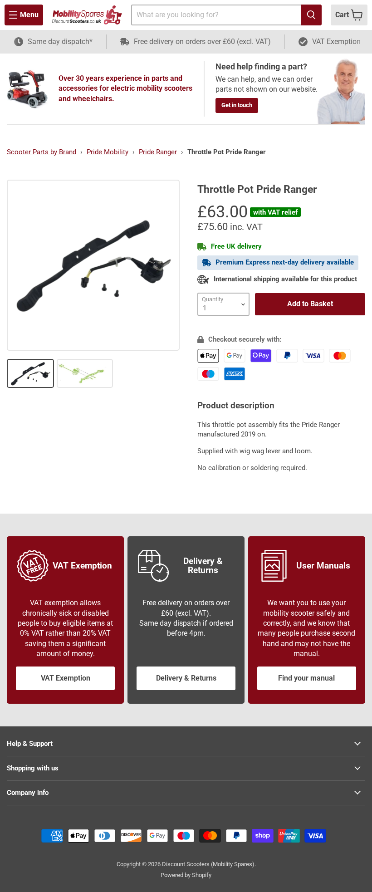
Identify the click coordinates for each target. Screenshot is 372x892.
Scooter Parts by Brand (41, 152)
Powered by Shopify (186, 875)
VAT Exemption (65, 678)
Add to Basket (310, 303)
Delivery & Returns (186, 678)
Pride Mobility (107, 152)
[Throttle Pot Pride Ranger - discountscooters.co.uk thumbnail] (85, 373)
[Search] (311, 15)
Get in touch (236, 105)
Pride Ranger (158, 152)
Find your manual (306, 678)
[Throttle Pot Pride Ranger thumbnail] (30, 373)
